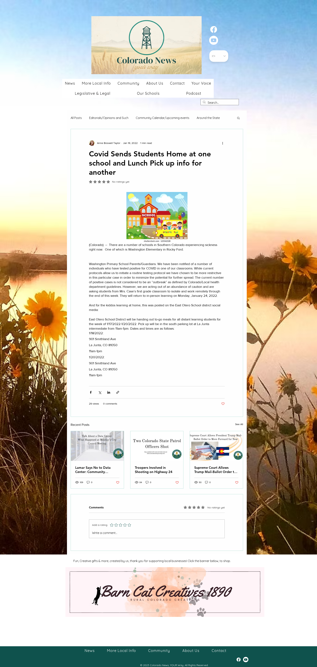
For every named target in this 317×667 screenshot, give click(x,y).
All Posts (76, 118)
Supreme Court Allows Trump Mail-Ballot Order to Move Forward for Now (215, 469)
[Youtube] (213, 40)
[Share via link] (117, 392)
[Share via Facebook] (90, 392)
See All (239, 424)
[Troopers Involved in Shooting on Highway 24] (156, 446)
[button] (70, 83)
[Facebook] (213, 29)
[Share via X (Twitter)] (99, 392)
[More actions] (222, 143)
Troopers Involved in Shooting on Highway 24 (153, 469)
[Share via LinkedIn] (108, 392)
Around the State (208, 118)
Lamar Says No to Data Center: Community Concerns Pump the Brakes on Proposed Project (95, 469)
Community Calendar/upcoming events (162, 118)
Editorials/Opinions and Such (108, 118)
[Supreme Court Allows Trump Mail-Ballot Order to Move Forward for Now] (216, 446)
